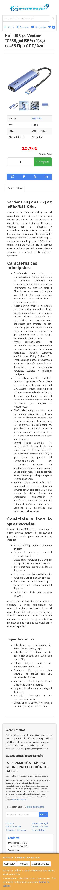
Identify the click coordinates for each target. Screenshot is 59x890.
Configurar (9, 864)
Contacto (40, 27)
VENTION (36, 118)
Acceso (24, 27)
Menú (10, 27)
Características (14, 188)
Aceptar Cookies (40, 864)
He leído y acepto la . (27, 807)
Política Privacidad (13, 827)
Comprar (42, 162)
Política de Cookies (40, 827)
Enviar (43, 814)
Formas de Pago (39, 830)
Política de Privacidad (18, 799)
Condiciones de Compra (16, 830)
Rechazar (23, 864)
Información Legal (40, 823)
